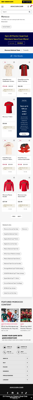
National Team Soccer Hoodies (12, 263)
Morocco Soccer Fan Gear (11, 229)
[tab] (16, 358)
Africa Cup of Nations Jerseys (12, 253)
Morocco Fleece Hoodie (7, 195)
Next (20, 216)
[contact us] (16, 388)
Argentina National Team (11, 234)
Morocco (24, 229)
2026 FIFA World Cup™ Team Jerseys (14, 273)
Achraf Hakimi (6, 27)
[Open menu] (3, 7)
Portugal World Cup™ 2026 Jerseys (13, 268)
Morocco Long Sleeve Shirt (22, 195)
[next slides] (31, 320)
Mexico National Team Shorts (12, 258)
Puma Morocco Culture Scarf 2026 (23, 158)
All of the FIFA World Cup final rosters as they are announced (9, 328)
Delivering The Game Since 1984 (12, 2)
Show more (4, 21)
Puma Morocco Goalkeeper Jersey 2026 (8, 80)
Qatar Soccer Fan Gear (10, 293)
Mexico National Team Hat (11, 249)
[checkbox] (14, 62)
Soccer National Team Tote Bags (13, 283)
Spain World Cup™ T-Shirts (11, 278)
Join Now (24, 134)
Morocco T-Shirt (7, 117)
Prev (14, 216)
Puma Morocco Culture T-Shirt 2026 (7, 158)
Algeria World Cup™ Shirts (11, 239)
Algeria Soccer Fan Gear (10, 244)
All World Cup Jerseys (10, 288)
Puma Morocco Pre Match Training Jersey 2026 (23, 80)
